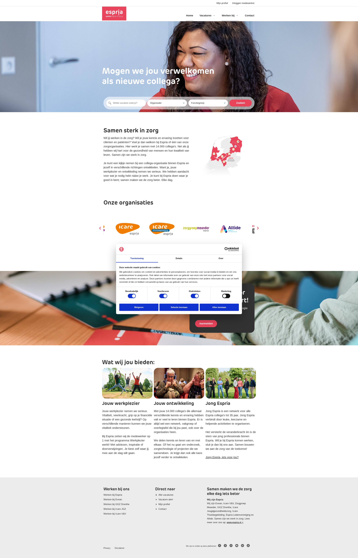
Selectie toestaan (179, 307)
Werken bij (228, 15)
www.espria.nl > (235, 522)
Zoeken (240, 103)
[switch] (163, 296)
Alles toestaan (219, 307)
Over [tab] (221, 258)
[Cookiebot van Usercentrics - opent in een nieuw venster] (226, 249)
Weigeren (138, 307)
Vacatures (205, 15)
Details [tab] (179, 258)
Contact (249, 15)
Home (189, 15)
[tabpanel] (196, 229)
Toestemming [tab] (137, 258)
